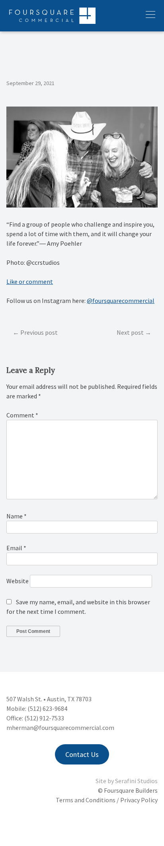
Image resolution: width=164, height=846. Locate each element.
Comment (22, 415)
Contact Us (82, 754)
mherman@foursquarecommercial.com (60, 728)
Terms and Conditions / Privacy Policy (107, 800)
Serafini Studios (136, 781)
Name (16, 516)
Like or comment (29, 281)
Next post (130, 332)
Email (16, 548)
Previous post (39, 332)
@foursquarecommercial (120, 301)
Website (17, 581)
